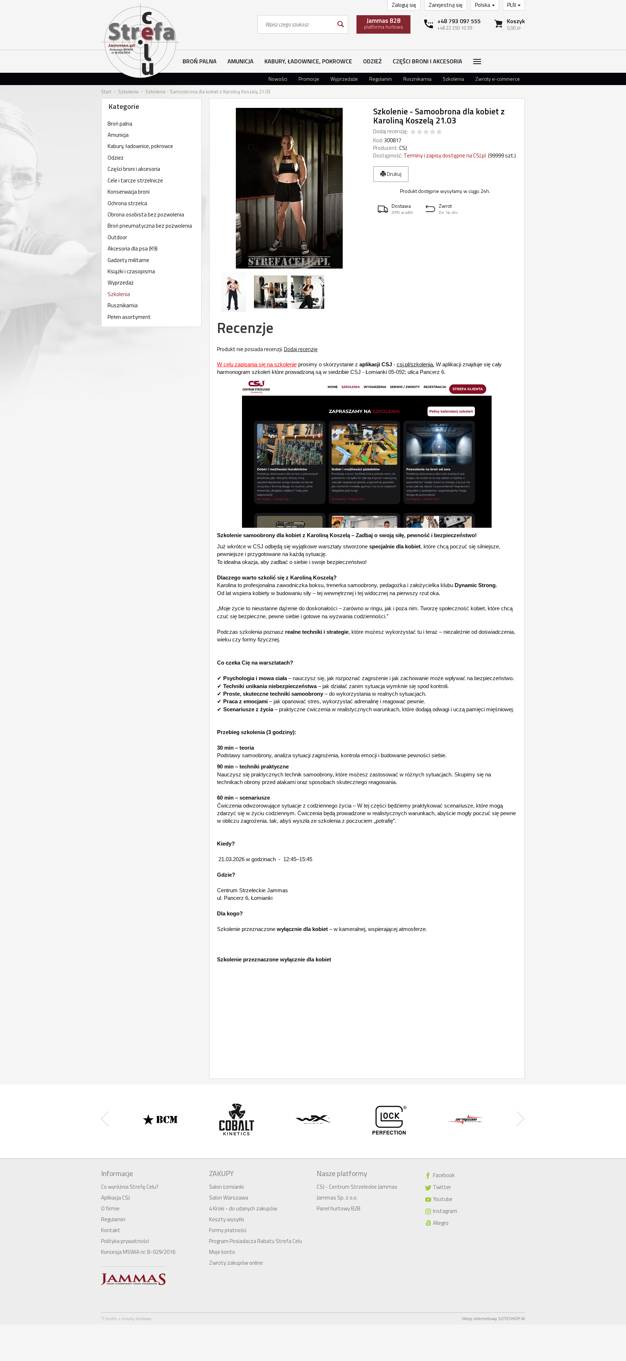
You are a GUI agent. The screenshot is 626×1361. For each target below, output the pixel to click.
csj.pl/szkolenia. (415, 364)
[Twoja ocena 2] (419, 132)
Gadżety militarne (128, 260)
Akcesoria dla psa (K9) (133, 248)
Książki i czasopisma (131, 271)
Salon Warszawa (228, 1197)
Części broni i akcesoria (427, 61)
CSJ (403, 148)
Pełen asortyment (129, 317)
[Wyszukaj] (340, 24)
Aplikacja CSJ (115, 1197)
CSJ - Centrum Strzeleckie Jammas (357, 1187)
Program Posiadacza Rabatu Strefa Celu (255, 1241)
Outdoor (117, 237)
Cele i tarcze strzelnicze (135, 180)
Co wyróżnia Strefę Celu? (130, 1187)
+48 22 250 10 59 (454, 27)
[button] (397, 209)
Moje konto (222, 1252)
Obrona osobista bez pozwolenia (146, 214)
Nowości (277, 79)
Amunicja (241, 61)
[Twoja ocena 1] (413, 132)
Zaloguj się (404, 5)
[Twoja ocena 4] (432, 132)
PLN (512, 5)
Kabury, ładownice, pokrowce (308, 61)
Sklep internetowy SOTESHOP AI (493, 1318)
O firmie (110, 1208)
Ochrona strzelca (127, 203)
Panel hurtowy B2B (338, 1208)
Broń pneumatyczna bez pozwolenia (150, 226)
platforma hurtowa (383, 23)
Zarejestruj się (446, 5)
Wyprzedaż (121, 282)
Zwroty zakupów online (236, 1263)
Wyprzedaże (344, 79)
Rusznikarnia (417, 79)
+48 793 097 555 (459, 21)
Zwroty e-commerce (497, 79)
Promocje (309, 79)
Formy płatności (227, 1230)
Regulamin (380, 79)
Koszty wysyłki (226, 1219)
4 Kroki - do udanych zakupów (243, 1208)
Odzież (372, 61)
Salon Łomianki (226, 1187)
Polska (483, 5)
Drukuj (393, 174)
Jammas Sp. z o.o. (337, 1197)
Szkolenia (453, 79)
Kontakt (110, 1230)
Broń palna (200, 61)
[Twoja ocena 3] (426, 132)
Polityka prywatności (125, 1241)
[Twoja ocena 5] (439, 132)
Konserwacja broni (129, 191)
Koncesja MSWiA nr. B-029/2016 (138, 1252)
